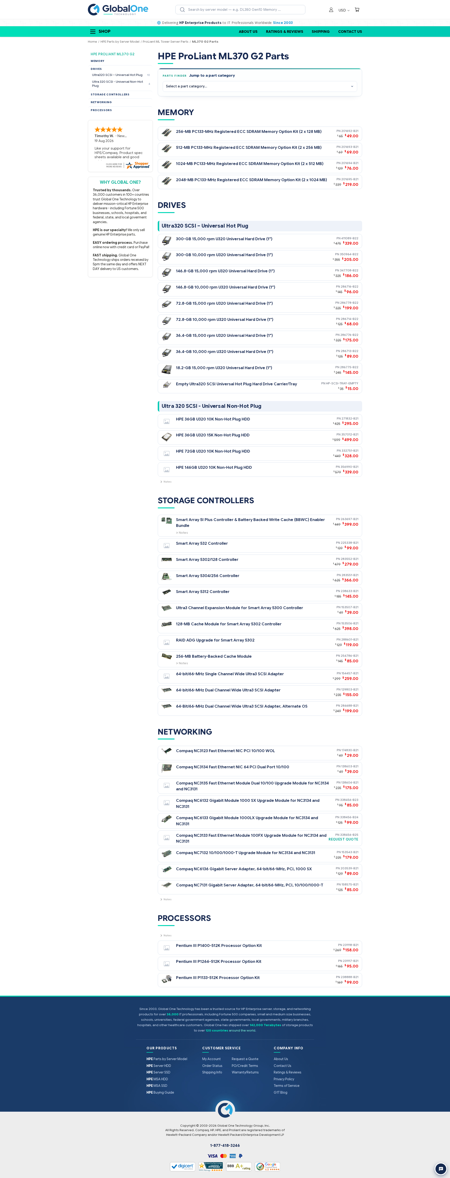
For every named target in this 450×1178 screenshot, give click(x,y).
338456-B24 (349, 817)
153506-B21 (349, 623)
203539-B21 (349, 868)
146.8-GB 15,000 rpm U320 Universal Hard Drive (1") (225, 271)
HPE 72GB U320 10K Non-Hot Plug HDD (213, 451)
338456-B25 (349, 835)
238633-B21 (349, 591)
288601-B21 (349, 640)
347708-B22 (349, 270)
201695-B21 (349, 179)
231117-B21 (350, 961)
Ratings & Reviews (284, 31)
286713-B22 (349, 351)
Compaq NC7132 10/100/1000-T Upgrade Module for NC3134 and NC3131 (245, 852)
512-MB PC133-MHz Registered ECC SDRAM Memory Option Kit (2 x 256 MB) (249, 147)
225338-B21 (349, 543)
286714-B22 (349, 319)
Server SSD (158, 1072)
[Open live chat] (441, 1169)
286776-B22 (349, 335)
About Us (248, 31)
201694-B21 (349, 163)
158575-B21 (349, 884)
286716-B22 (349, 287)
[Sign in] (331, 10)
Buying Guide (160, 1092)
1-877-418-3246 (225, 1145)
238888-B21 (349, 977)
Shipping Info (212, 1072)
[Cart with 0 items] (357, 10)
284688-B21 (349, 706)
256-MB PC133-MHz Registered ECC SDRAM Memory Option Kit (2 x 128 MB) (249, 131)
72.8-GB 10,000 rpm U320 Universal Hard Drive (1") (224, 319)
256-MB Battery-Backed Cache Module (214, 656)
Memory (98, 61)
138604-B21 (349, 782)
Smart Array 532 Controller (202, 543)
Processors (101, 110)
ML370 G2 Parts (205, 42)
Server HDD (158, 1066)
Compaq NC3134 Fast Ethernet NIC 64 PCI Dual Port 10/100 (232, 767)
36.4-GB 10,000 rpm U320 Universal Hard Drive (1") (224, 351)
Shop (104, 31)
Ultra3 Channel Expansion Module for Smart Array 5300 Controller (239, 607)
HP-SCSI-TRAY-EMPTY (342, 383)
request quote (343, 839)
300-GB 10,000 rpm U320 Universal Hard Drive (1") (224, 254)
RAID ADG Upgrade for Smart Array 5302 (215, 640)
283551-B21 (349, 575)
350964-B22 (349, 254)
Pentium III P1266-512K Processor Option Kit (218, 961)
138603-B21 (349, 766)
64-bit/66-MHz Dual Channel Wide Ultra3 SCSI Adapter (228, 690)
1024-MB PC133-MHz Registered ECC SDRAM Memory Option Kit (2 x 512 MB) (249, 163)
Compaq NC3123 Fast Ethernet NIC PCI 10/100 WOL (225, 750)
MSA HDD (157, 1079)
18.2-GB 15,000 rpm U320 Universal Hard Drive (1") (224, 367)
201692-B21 (349, 131)
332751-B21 (349, 451)
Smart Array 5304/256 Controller (207, 575)
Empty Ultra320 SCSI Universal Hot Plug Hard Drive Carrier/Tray (236, 384)
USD (343, 10)
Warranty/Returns (245, 1072)
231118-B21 (350, 945)
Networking (101, 102)
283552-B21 (349, 559)
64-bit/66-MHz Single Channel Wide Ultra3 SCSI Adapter (230, 674)
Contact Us (350, 31)
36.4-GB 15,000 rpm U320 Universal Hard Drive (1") (224, 335)
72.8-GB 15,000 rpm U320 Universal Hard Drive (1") (224, 303)
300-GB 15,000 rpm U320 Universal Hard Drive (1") (224, 238)
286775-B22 (349, 367)
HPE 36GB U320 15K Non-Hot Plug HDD (213, 435)
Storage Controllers (110, 94)
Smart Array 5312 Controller (202, 591)
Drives (96, 69)
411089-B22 (349, 238)
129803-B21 (349, 689)
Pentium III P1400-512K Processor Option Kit (219, 945)
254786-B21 (349, 656)
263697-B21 (349, 519)
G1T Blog (280, 1092)
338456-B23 (349, 800)
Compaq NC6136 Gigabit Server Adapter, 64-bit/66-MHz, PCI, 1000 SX (244, 869)
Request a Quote (245, 1059)
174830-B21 (349, 750)
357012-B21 (349, 434)
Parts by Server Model (166, 1059)
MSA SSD (156, 1086)
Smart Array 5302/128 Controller (207, 559)
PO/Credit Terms (245, 1066)
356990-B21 (349, 467)
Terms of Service (287, 1086)
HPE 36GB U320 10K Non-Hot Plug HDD (213, 419)
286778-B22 (349, 303)
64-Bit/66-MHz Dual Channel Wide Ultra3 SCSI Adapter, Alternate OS (242, 706)
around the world (242, 1030)
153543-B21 (349, 852)
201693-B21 (349, 147)
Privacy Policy (284, 1079)
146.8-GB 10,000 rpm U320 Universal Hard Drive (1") (225, 287)
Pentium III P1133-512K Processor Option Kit (218, 977)
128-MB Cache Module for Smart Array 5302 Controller (228, 624)
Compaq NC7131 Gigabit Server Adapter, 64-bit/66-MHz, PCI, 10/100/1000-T (249, 885)
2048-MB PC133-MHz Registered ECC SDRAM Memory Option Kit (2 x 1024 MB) (251, 179)
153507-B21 (349, 607)
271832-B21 (349, 418)
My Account (211, 1059)
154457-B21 (349, 673)
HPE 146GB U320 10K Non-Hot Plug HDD (214, 467)
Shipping (321, 31)
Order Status (212, 1066)
